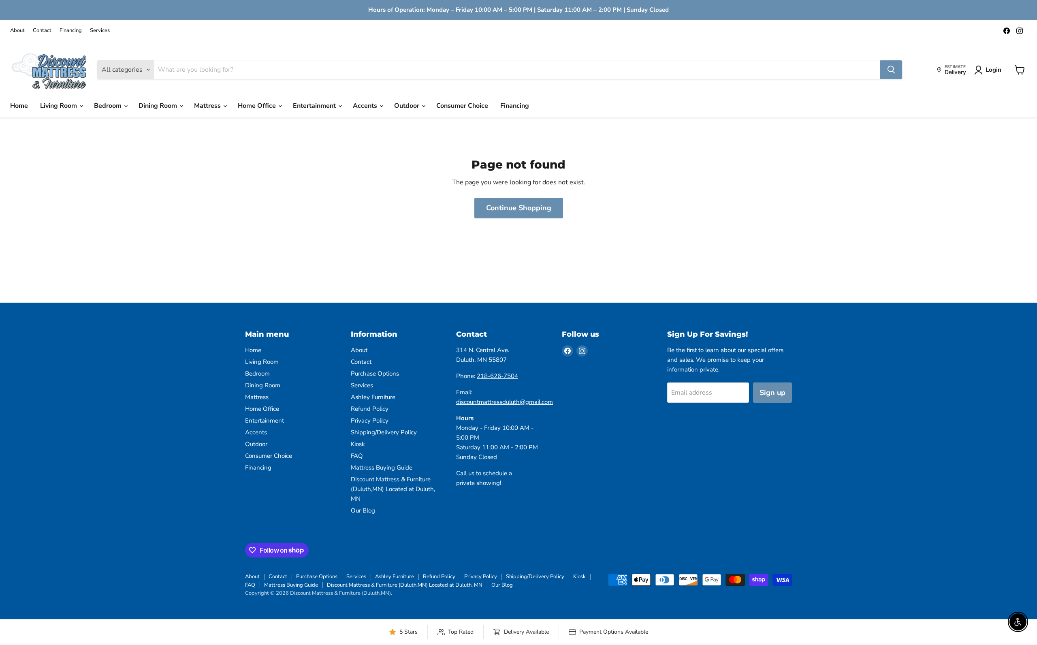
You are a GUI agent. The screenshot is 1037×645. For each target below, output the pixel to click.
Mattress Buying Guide (381, 467)
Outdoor (407, 105)
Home (19, 105)
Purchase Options (375, 373)
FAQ (357, 456)
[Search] (891, 69)
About (17, 31)
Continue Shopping (518, 208)
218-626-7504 (497, 376)
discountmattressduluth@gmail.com (504, 402)
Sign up (772, 392)
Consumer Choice (462, 105)
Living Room (59, 105)
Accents (366, 105)
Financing (71, 31)
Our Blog (363, 510)
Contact (42, 31)
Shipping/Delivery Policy (384, 432)
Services (100, 31)
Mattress (208, 105)
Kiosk (358, 444)
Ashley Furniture (373, 397)
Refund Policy (369, 409)
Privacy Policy (369, 420)
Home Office (257, 105)
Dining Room (159, 105)
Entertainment (315, 105)
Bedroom (108, 105)
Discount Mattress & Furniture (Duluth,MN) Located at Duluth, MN (393, 489)
